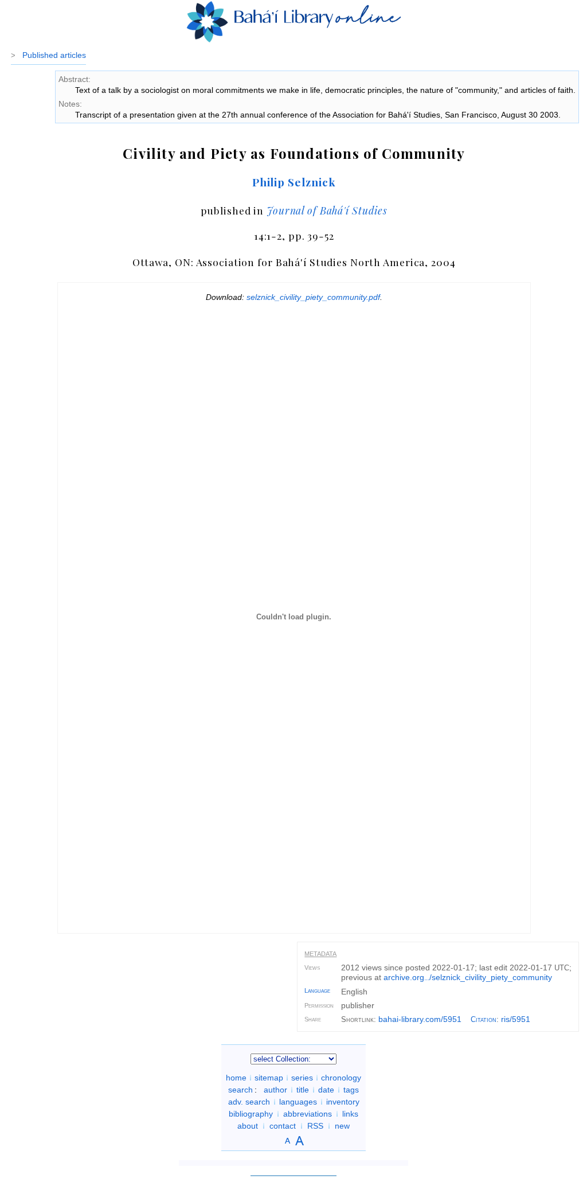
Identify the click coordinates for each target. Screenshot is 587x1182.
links (350, 1113)
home (236, 1077)
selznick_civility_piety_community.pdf (313, 297)
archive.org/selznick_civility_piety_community (467, 977)
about (247, 1125)
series (302, 1077)
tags (351, 1089)
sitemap (269, 1077)
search (240, 1089)
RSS (315, 1125)
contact (282, 1125)
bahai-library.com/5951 (419, 1019)
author (275, 1089)
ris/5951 (515, 1019)
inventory (342, 1101)
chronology (341, 1077)
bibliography (251, 1113)
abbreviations (307, 1113)
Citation (483, 1019)
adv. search (249, 1101)
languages (298, 1101)
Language (317, 990)
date (326, 1089)
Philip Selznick (294, 181)
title (302, 1089)
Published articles (54, 55)
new (342, 1125)
